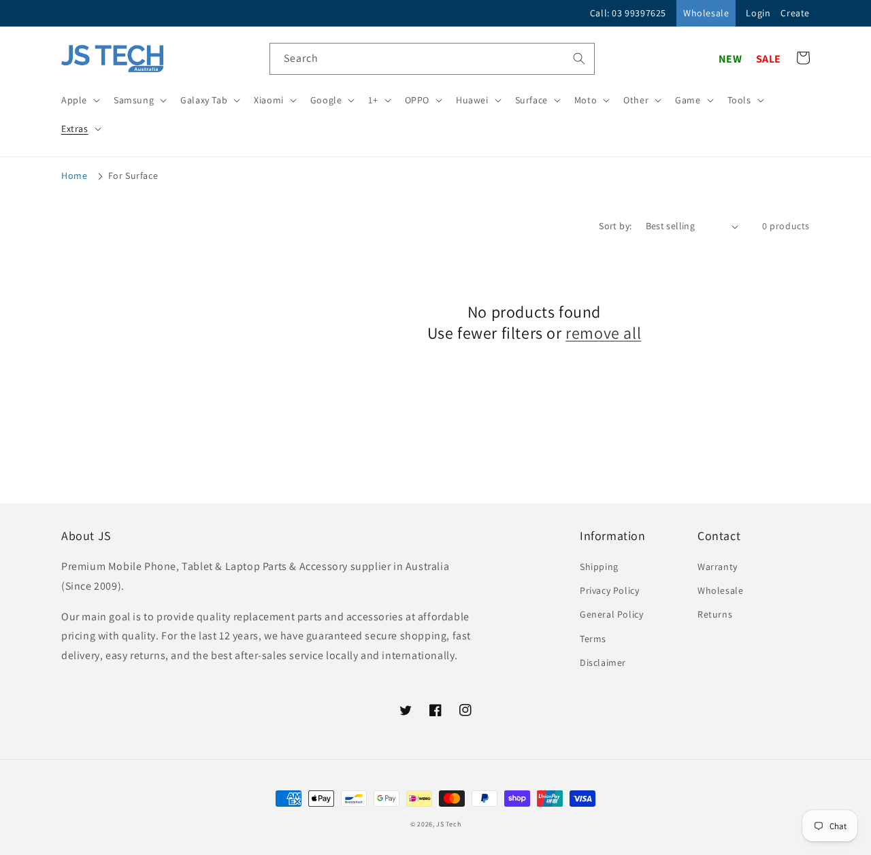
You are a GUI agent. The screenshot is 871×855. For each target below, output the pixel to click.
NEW (730, 59)
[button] (79, 100)
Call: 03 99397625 (628, 13)
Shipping (599, 566)
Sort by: (615, 226)
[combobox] (432, 59)
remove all (603, 332)
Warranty (717, 566)
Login (758, 13)
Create (795, 13)
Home (74, 175)
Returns (714, 614)
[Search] (579, 58)
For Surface (133, 175)
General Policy (611, 614)
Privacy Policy (609, 590)
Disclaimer (603, 662)
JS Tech (448, 824)
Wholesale (706, 13)
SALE (768, 59)
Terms (593, 639)
